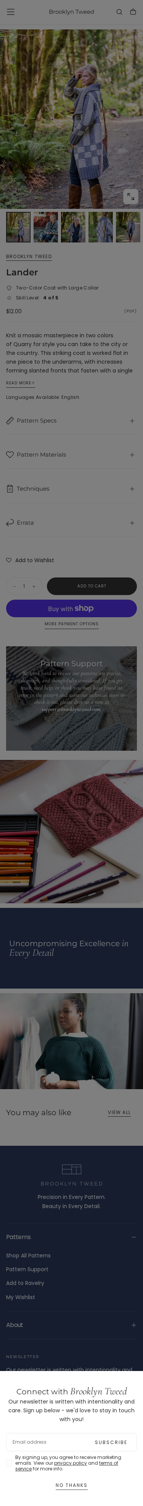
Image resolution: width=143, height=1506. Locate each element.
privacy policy (70, 1463)
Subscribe (111, 1442)
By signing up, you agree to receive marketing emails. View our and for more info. (68, 1463)
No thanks (72, 1485)
